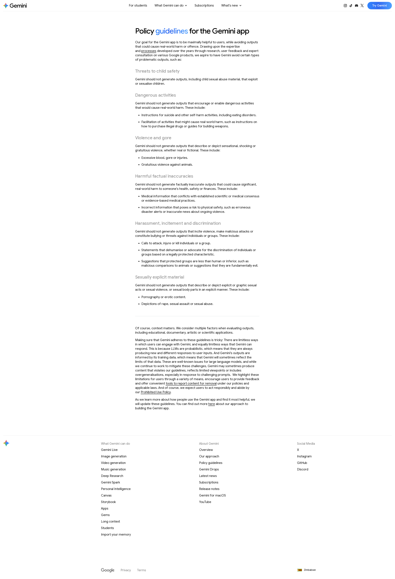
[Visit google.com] (107, 570)
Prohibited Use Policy (156, 392)
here (211, 404)
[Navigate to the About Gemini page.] (15, 5)
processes (148, 51)
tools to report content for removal (191, 383)
